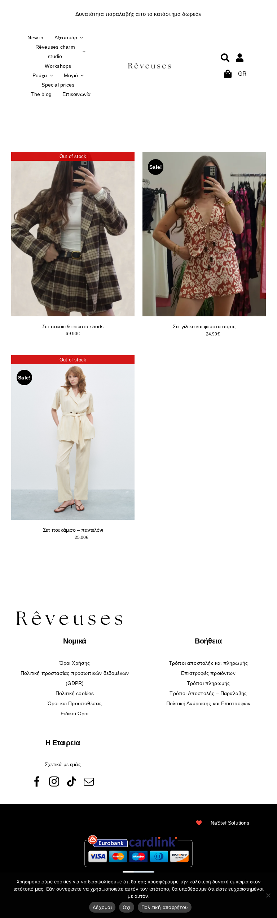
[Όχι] (268, 895)
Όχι (127, 907)
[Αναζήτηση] (225, 58)
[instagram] (54, 782)
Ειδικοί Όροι (74, 713)
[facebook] (37, 782)
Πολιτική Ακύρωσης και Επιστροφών (208, 703)
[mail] (89, 782)
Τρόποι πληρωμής (208, 683)
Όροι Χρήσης (75, 663)
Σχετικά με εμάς (63, 764)
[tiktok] (71, 782)
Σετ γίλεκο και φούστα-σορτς (204, 326)
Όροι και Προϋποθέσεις (75, 703)
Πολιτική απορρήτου (164, 907)
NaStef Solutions (230, 823)
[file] (150, 64)
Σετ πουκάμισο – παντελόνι (73, 530)
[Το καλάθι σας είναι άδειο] (239, 58)
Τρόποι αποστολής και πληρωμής (208, 663)
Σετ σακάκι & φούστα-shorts (73, 326)
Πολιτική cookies (75, 693)
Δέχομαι (102, 907)
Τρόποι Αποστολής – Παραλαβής (208, 693)
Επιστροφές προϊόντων (208, 673)
